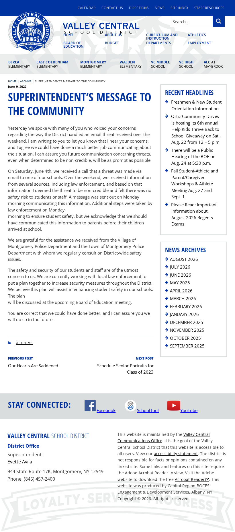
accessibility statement (176, 453)
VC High (186, 64)
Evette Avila (19, 462)
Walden (131, 64)
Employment (199, 43)
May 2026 (180, 283)
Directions (139, 7)
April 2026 (181, 291)
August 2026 (184, 259)
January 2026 (184, 314)
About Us (113, 35)
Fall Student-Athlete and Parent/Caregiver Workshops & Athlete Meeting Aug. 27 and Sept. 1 (194, 183)
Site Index (179, 7)
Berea (19, 64)
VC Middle (160, 64)
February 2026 (186, 306)
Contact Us (112, 7)
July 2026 (180, 267)
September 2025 (187, 346)
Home (68, 35)
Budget (112, 43)
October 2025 (185, 338)
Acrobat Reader (190, 479)
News (159, 7)
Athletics (197, 35)
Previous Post (20, 358)
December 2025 (186, 322)
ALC (213, 64)
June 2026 (180, 275)
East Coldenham (52, 64)
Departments (158, 43)
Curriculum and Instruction (162, 37)
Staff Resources (209, 7)
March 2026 (183, 298)
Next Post (145, 358)
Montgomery (93, 64)
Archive (24, 343)
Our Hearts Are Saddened (33, 365)
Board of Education (73, 45)
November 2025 (187, 330)
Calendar (86, 7)
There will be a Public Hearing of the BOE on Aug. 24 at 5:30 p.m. (193, 156)
